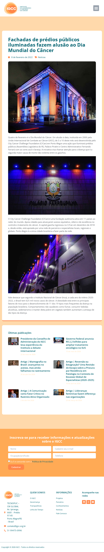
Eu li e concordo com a (31, 461)
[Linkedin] (84, 502)
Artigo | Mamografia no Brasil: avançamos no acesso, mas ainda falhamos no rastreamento (35, 366)
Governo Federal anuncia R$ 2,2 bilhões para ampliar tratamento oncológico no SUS (80, 343)
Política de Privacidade (42, 461)
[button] (96, 8)
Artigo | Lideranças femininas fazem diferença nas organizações (80, 393)
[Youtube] (93, 502)
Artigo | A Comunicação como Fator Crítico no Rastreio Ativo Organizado (35, 393)
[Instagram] (88, 502)
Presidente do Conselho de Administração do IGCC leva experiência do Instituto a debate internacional (35, 344)
